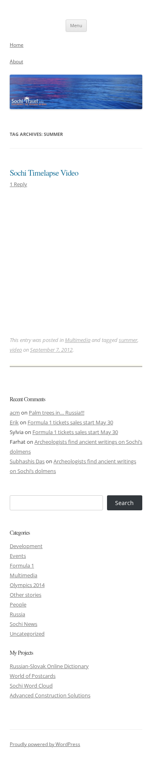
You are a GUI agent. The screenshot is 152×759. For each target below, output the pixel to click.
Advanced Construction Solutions (50, 695)
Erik (14, 422)
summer (128, 340)
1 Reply (18, 184)
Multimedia (77, 340)
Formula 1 (22, 565)
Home (17, 44)
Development (26, 546)
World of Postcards (33, 675)
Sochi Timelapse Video (44, 172)
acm (15, 412)
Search (124, 503)
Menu (76, 25)
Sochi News (23, 624)
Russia (17, 614)
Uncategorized (27, 633)
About (16, 61)
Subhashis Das (27, 461)
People (18, 604)
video (16, 349)
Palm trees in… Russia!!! (56, 412)
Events (18, 555)
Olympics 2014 (27, 585)
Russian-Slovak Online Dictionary (49, 666)
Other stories (25, 594)
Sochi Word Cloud (31, 685)
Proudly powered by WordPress (45, 744)
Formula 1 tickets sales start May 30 (70, 422)
